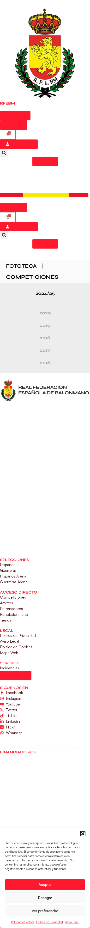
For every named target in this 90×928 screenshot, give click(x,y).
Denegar (45, 897)
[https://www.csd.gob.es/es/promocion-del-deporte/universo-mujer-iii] (45, 456)
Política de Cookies (22, 922)
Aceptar (45, 884)
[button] (82, 833)
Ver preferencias (45, 911)
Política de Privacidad (49, 922)
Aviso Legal (72, 922)
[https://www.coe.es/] (45, 514)
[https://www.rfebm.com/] (45, 53)
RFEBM (7, 103)
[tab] (45, 293)
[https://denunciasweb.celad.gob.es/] (45, 745)
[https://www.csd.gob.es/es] (45, 422)
